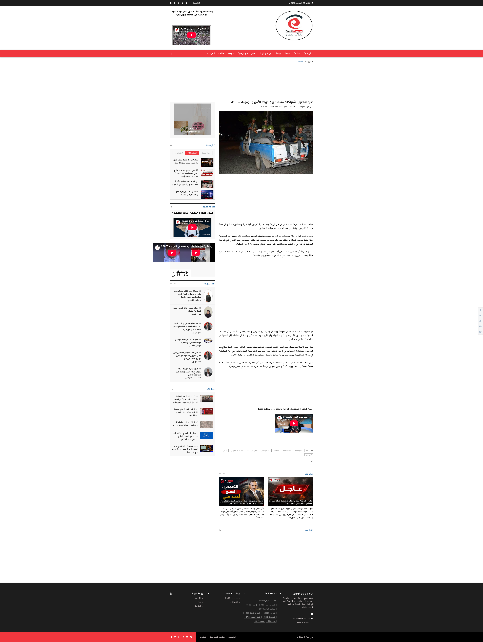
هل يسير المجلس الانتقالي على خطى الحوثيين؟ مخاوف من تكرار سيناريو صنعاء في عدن (187, 355)
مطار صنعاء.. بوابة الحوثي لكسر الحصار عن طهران (187, 309)
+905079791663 (303, 622)
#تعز (307, 450)
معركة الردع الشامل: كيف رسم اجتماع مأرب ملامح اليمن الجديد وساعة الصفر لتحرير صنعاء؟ (187, 294)
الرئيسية (307, 53)
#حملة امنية (287, 450)
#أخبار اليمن (265, 450)
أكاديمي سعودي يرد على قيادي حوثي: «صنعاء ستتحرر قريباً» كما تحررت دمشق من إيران (185, 173)
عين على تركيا (266, 53)
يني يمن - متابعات (305, 498)
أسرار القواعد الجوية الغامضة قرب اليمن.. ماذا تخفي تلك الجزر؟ (184, 424)
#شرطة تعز (298, 450)
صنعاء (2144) (259, 621)
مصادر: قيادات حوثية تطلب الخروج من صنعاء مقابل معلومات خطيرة (185, 161)
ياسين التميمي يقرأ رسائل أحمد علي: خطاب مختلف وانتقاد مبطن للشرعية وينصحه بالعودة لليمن (243, 502)
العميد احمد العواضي (193, 377)
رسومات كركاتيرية (231, 598)
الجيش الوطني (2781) (253, 617)
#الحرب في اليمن (252, 450)
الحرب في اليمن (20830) (267, 605)
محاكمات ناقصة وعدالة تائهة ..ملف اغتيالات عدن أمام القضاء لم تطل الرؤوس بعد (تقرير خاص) (185, 399)
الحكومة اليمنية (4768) (252, 613)
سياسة (297, 53)
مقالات (221, 53)
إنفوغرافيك (234, 602)
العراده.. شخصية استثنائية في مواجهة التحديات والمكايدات (188, 341)
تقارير (253, 53)
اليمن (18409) (250, 605)
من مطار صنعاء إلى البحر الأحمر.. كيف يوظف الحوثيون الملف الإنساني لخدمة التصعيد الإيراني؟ (187, 326)
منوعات (231, 53)
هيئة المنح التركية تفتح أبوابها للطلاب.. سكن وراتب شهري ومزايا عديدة (185, 412)
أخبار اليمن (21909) (265, 600)
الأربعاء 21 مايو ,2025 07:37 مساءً (282, 106)
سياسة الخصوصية (217, 637)
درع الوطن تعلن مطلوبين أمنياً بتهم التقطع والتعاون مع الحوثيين (185, 183)
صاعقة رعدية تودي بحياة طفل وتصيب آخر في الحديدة (187, 193)
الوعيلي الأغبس (195, 345)
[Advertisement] (241, 80)
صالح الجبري (196, 332)
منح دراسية (243, 53)
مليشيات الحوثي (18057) (266, 609)
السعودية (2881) (269, 617)
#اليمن (225, 450)
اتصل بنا (198, 606)
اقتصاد (287, 53)
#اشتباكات (276, 450)
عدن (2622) (271, 621)
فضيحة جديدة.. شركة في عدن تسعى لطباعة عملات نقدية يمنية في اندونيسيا (184, 449)
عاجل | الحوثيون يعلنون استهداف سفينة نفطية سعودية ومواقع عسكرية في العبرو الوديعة (290, 502)
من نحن (198, 602)
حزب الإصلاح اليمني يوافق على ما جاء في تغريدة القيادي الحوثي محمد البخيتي (185, 436)
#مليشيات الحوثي (237, 450)
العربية (195, 3)
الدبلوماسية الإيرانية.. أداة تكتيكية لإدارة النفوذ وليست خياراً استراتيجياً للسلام (188, 372)
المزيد (212, 53)
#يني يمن (309, 454)
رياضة (278, 53)
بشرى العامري (196, 314)
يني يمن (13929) (269, 613)
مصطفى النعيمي (194, 300)
